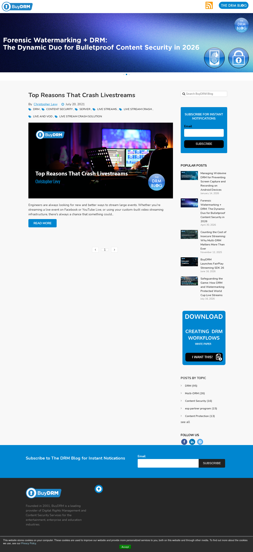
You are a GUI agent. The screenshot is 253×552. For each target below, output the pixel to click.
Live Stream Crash (138, 109)
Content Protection (200, 416)
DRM (36, 109)
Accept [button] (125, 547)
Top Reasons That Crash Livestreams (81, 95)
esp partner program (201, 408)
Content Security (59, 109)
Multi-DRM (195, 393)
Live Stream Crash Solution (80, 116)
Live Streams (107, 109)
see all (185, 422)
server (85, 109)
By (42, 104)
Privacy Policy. (29, 543)
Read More (42, 223)
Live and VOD (42, 116)
